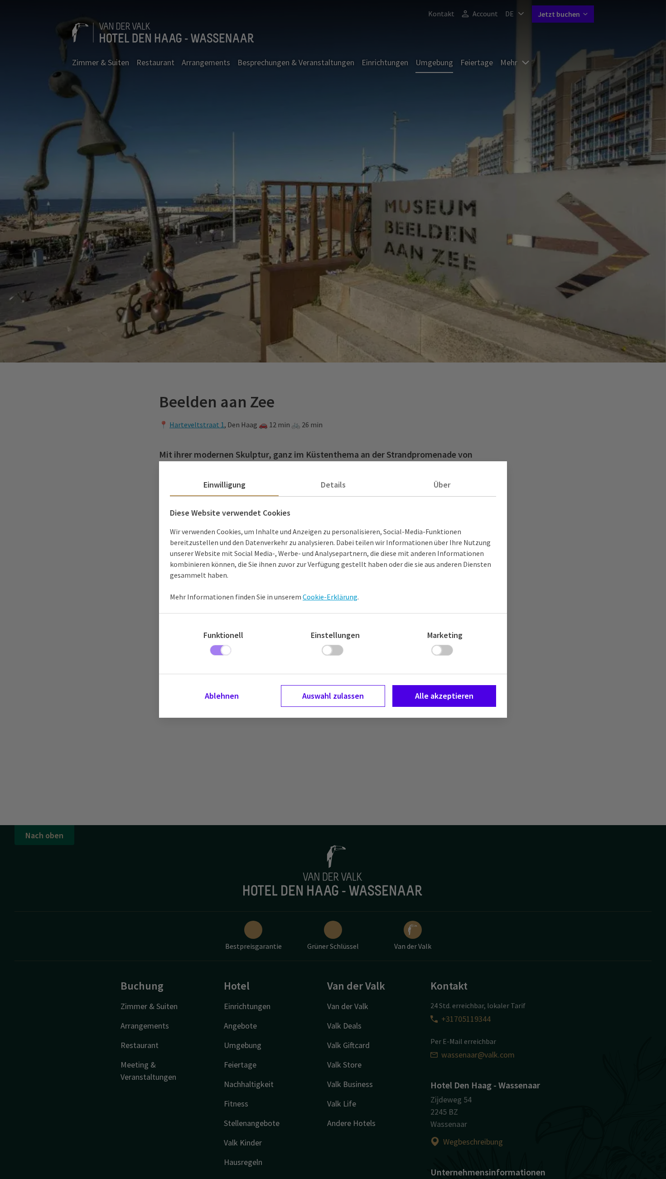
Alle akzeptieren (444, 696)
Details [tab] (333, 484)
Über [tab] (442, 484)
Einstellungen (335, 635)
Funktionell (223, 635)
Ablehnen (222, 696)
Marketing (445, 635)
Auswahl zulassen (333, 696)
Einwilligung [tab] (224, 484)
